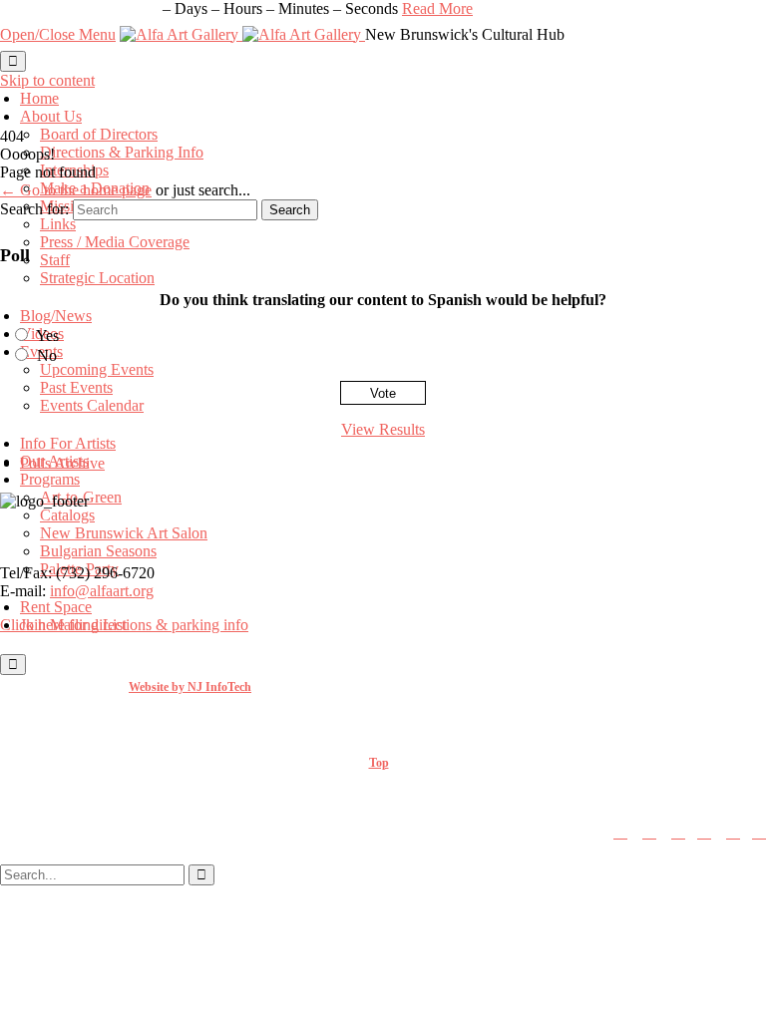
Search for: (34, 208)
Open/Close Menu (58, 34)
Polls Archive (62, 463)
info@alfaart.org (102, 590)
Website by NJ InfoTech (190, 687)
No (47, 355)
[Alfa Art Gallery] (242, 34)
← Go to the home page (76, 189)
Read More (437, 8)
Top (379, 763)
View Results (383, 429)
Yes (47, 335)
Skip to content (47, 80)
